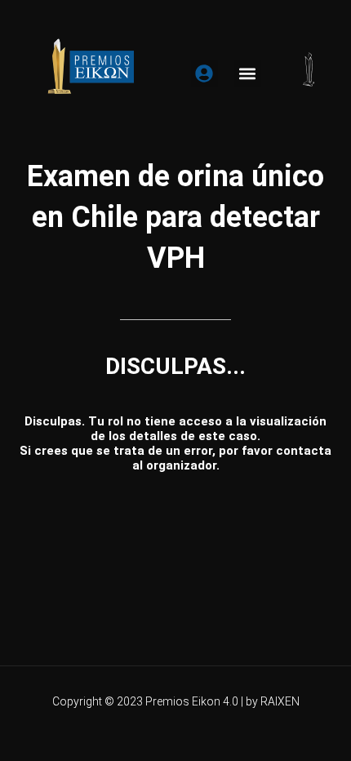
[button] (247, 73)
